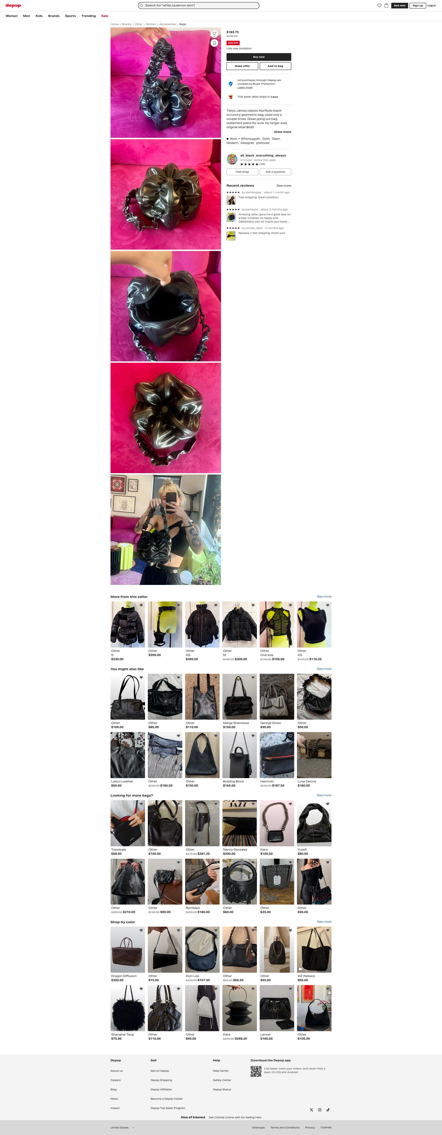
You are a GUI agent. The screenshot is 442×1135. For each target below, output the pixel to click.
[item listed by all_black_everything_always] (127, 624)
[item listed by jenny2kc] (314, 697)
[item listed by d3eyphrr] (165, 823)
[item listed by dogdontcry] (239, 1008)
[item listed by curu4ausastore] (277, 950)
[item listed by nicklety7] (165, 697)
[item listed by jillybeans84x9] (277, 882)
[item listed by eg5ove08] (314, 755)
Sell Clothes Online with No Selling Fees (235, 1117)
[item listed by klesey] (277, 823)
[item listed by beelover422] (165, 882)
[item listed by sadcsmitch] (314, 1008)
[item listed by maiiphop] (239, 697)
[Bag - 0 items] (386, 5)
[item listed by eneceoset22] (202, 755)
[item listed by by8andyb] (277, 755)
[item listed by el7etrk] (165, 1008)
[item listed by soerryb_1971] (127, 755)
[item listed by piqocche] (127, 697)
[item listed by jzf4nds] (202, 823)
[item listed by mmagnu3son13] (127, 1008)
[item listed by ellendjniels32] (239, 755)
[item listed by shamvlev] (165, 755)
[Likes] (379, 5)
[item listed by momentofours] (314, 823)
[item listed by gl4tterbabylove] (202, 697)
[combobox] (199, 5)
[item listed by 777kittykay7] (314, 950)
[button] (265, 164)
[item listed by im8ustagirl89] (239, 882)
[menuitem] (11, 16)
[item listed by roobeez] (127, 882)
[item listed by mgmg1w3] (277, 1008)
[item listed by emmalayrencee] (239, 823)
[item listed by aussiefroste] (202, 882)
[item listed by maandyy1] (165, 950)
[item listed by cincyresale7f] (239, 950)
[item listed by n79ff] (202, 1008)
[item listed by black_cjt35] (314, 882)
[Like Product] (141, 605)
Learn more (245, 87)
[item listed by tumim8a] (127, 950)
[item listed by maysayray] (202, 950)
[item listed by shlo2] (277, 697)
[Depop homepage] (13, 6)
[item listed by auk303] (127, 823)
